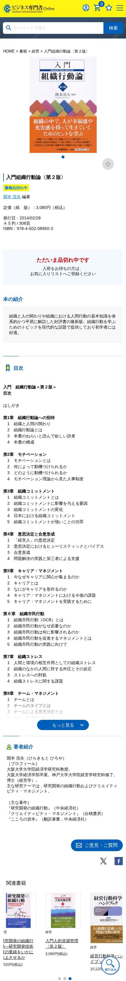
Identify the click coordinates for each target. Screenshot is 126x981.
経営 (35, 51)
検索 (113, 27)
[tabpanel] (63, 105)
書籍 (23, 51)
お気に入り (108, 7)
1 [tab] (63, 157)
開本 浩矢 (12, 196)
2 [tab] (64, 978)
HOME (9, 51)
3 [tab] (70, 978)
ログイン (86, 7)
